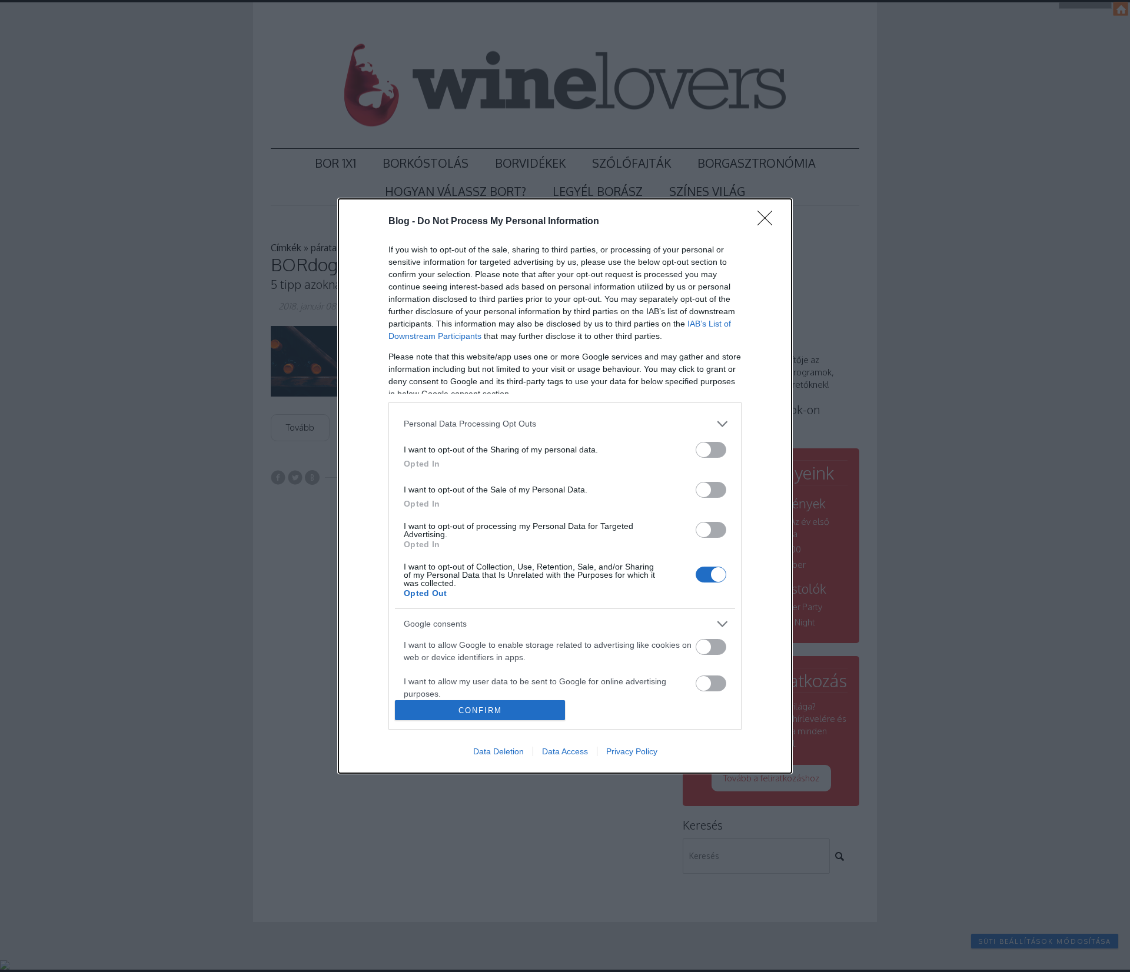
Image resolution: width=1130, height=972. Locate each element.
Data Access (565, 751)
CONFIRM (480, 710)
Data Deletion (498, 751)
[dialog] (565, 486)
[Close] (768, 222)
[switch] (711, 450)
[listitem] (565, 424)
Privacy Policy (631, 751)
